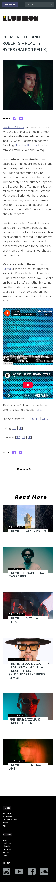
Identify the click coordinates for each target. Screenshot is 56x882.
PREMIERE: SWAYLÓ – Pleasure (23, 620)
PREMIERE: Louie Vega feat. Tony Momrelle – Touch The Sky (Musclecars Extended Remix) (27, 671)
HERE (38, 409)
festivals (7, 849)
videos (6, 826)
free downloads (10, 820)
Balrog (7, 269)
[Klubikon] (20, 18)
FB (38, 419)
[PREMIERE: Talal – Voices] (28, 518)
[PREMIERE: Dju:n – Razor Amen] (28, 752)
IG (32, 419)
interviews (7, 846)
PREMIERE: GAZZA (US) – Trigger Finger (25, 721)
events (6, 852)
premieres (16, 527)
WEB (45, 419)
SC (27, 419)
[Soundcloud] (44, 872)
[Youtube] (19, 872)
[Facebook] (32, 872)
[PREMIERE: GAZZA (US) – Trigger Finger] (28, 706)
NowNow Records (26, 145)
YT (23, 437)
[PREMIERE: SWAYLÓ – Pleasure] (28, 605)
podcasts (7, 813)
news (5, 840)
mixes (5, 823)
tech (5, 856)
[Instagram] (6, 872)
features (7, 843)
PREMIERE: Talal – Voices (27, 531)
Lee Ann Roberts (13, 127)
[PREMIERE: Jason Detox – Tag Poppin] (28, 560)
